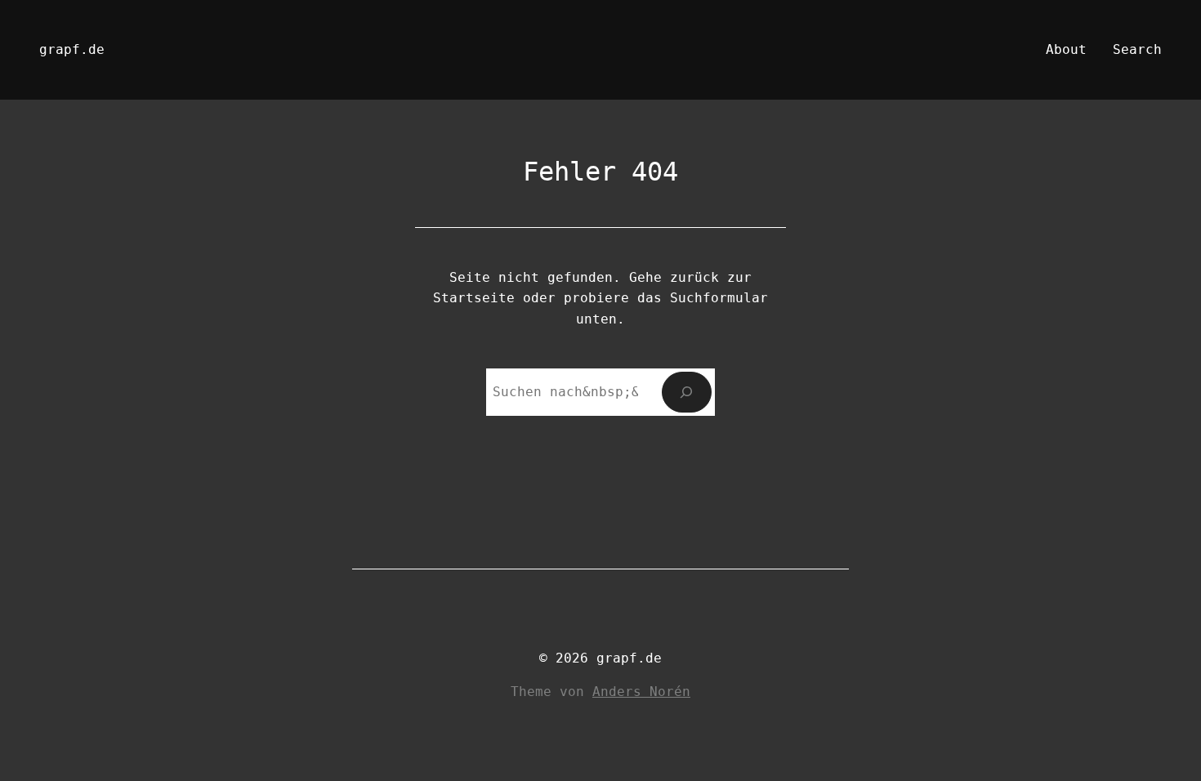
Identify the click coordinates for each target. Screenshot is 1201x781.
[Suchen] (687, 392)
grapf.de (72, 49)
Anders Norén (641, 691)
